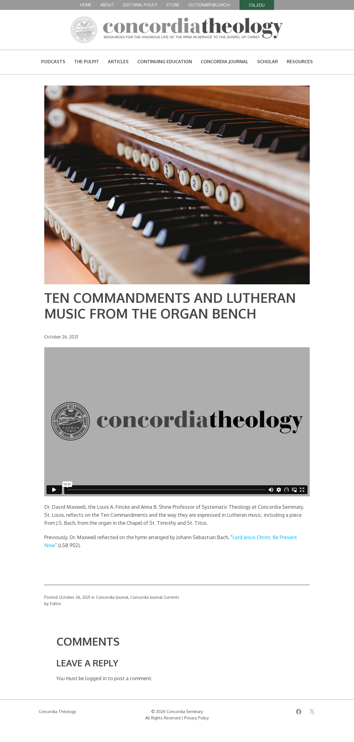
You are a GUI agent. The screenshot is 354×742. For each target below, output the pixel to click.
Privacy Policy (196, 717)
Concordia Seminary (184, 711)
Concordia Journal (112, 597)
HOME (86, 4)
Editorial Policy (140, 4)
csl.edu (257, 4)
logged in (96, 678)
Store (172, 4)
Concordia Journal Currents (154, 597)
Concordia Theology (57, 711)
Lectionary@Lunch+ (209, 4)
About (107, 4)
